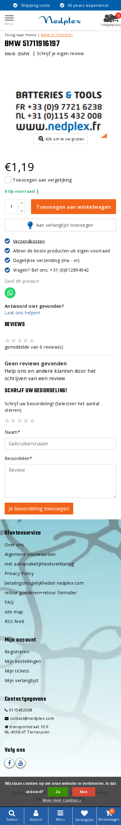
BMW (23, 54)
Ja (58, 792)
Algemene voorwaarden (30, 554)
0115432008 (20, 710)
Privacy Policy (19, 573)
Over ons (14, 545)
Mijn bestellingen (23, 661)
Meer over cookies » (62, 800)
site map (14, 612)
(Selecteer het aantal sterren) (52, 407)
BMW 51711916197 (57, 34)
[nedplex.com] (60, 20)
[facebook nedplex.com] (9, 763)
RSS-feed (14, 621)
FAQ (9, 602)
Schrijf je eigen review (60, 53)
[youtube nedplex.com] (20, 763)
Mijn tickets (17, 671)
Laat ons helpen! (22, 313)
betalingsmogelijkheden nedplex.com (44, 583)
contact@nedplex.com (32, 718)
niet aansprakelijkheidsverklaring (39, 564)
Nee (83, 792)
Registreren (17, 652)
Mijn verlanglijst (21, 680)
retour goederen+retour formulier (41, 592)
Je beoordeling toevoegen (39, 508)
